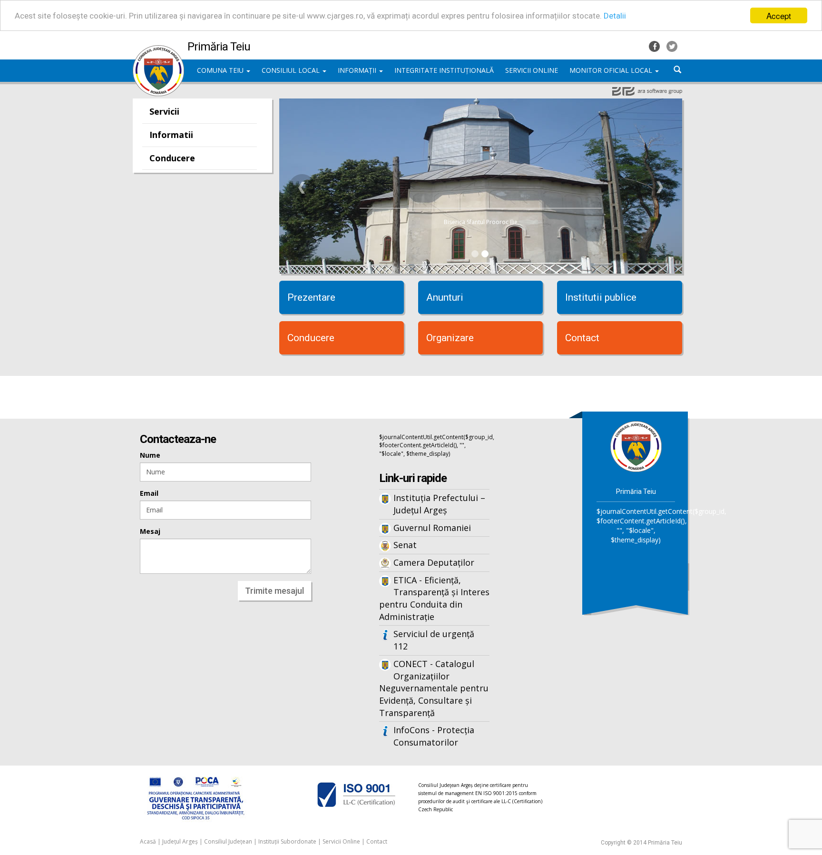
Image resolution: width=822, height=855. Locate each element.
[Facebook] (655, 45)
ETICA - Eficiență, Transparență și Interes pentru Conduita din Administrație (434, 598)
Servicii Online (341, 841)
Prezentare (311, 297)
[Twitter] (671, 45)
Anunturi (444, 297)
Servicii (164, 111)
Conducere (172, 158)
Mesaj (150, 531)
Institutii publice (600, 297)
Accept (778, 15)
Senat (405, 544)
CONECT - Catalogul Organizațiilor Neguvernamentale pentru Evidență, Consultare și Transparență (434, 688)
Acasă (148, 841)
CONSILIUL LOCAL (292, 70)
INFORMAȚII (358, 70)
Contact (582, 338)
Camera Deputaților (433, 562)
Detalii (615, 15)
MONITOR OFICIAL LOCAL (611, 70)
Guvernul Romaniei (432, 527)
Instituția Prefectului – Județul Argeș (439, 504)
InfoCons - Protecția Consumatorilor (433, 736)
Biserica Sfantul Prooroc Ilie (481, 222)
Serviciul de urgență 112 (433, 640)
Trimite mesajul (274, 591)
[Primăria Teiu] (158, 50)
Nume (150, 455)
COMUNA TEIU (221, 70)
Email (149, 493)
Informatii (171, 134)
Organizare (450, 338)
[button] (302, 187)
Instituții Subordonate (287, 841)
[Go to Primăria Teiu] (636, 446)
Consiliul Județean (228, 841)
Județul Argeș (180, 841)
